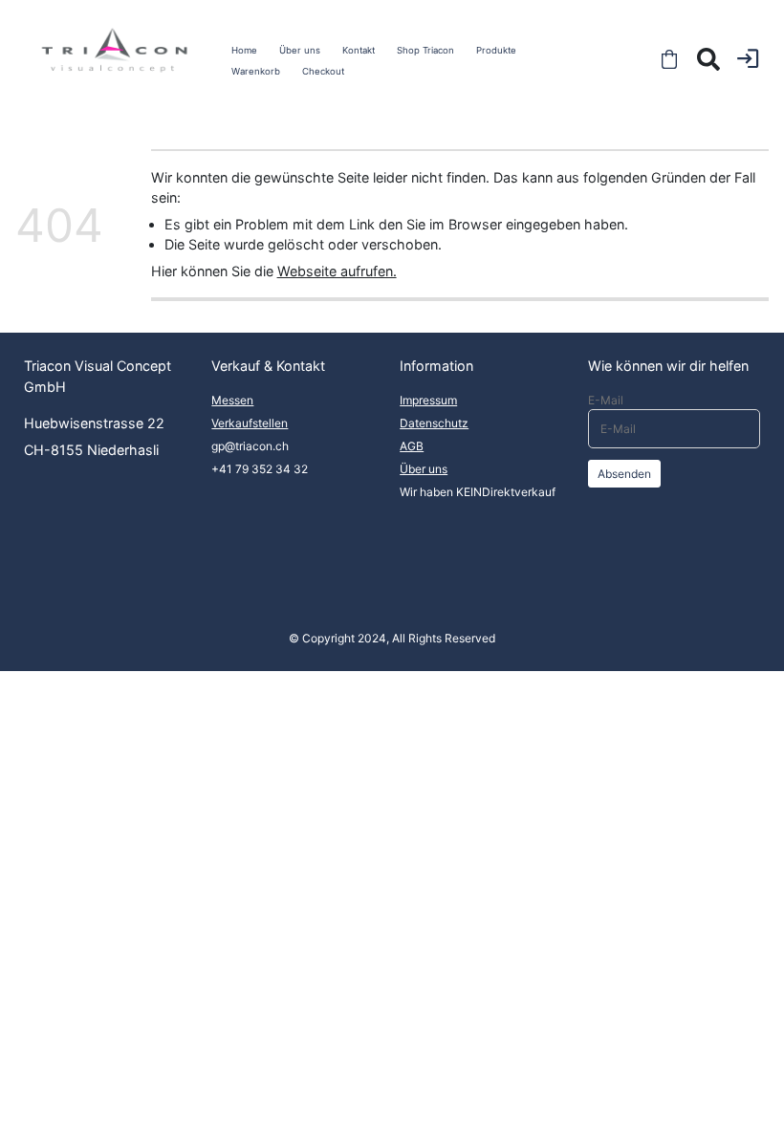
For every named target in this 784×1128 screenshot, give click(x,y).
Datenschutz (434, 423)
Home (244, 50)
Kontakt (358, 50)
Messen (232, 400)
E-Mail (605, 400)
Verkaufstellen (249, 423)
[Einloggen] (747, 58)
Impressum (428, 400)
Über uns (299, 50)
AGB (412, 446)
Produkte (496, 50)
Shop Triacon (425, 50)
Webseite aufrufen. (337, 271)
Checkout (323, 71)
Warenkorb (255, 71)
